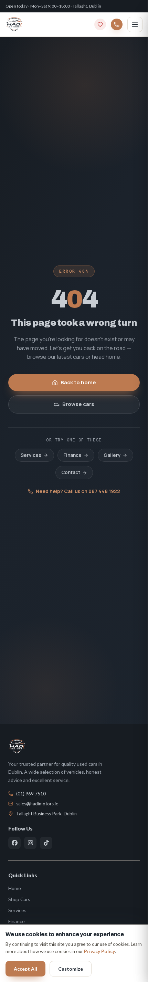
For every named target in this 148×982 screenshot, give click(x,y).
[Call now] (117, 24)
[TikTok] (46, 843)
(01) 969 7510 (31, 793)
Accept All (25, 969)
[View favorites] (100, 24)
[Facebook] (14, 843)
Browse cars (78, 404)
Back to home (78, 382)
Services (31, 455)
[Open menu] (134, 24)
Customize (70, 969)
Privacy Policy (99, 951)
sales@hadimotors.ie (37, 803)
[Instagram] (30, 843)
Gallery (112, 455)
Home (14, 888)
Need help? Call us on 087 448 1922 (78, 491)
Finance (72, 455)
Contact (70, 472)
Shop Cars (19, 899)
